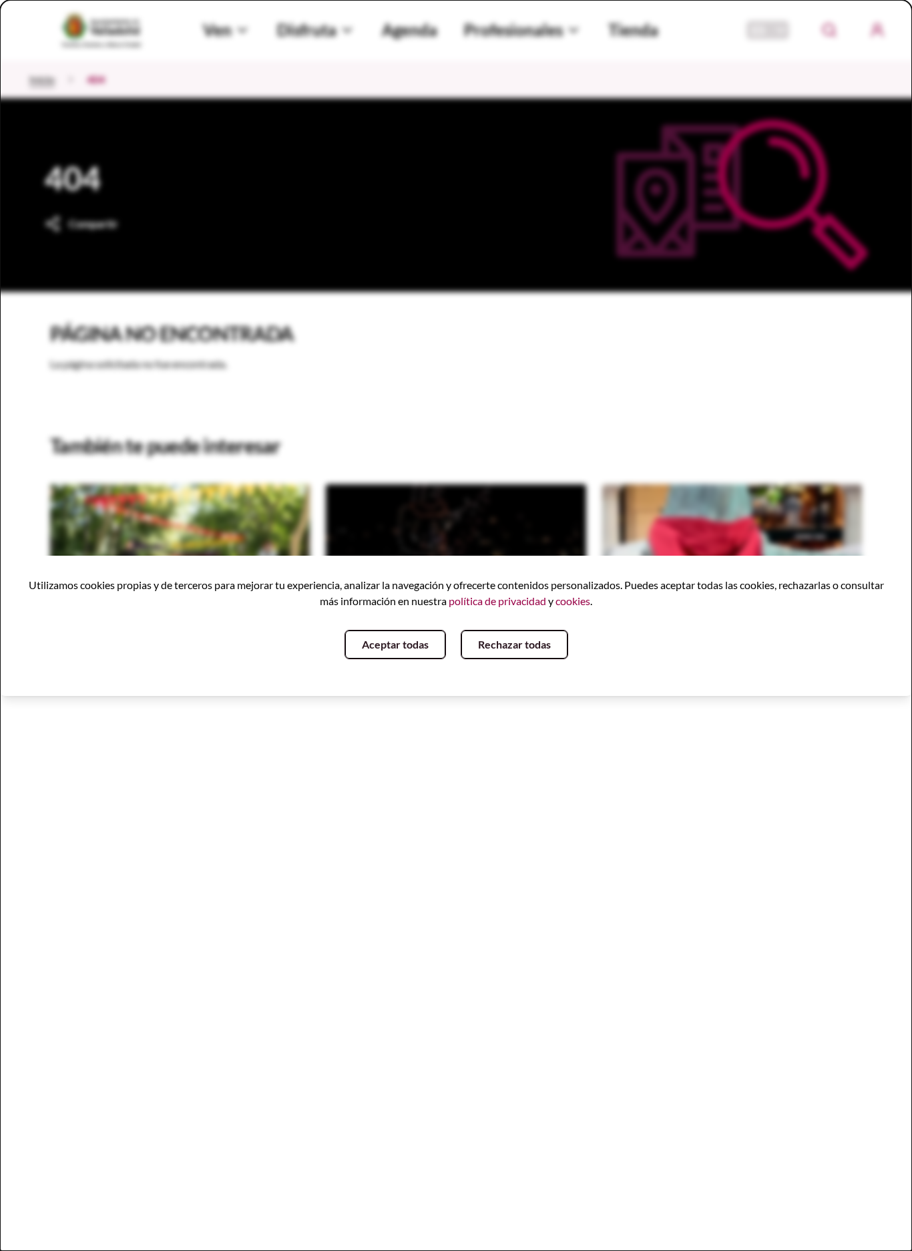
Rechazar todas (514, 644)
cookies (572, 600)
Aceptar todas (395, 644)
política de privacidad (497, 600)
